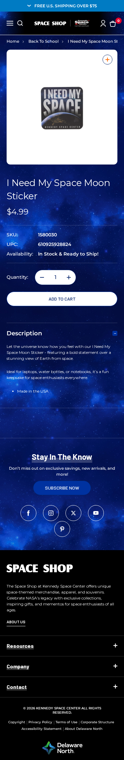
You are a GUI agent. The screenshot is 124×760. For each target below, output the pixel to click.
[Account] (103, 23)
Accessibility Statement (41, 729)
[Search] (20, 23)
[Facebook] (28, 513)
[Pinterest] (62, 529)
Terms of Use (66, 722)
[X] (73, 513)
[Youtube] (96, 513)
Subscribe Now (62, 488)
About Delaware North (84, 729)
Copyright (16, 722)
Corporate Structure (97, 722)
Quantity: (17, 277)
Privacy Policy (40, 722)
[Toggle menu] (10, 22)
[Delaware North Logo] (62, 747)
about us (16, 621)
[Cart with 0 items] (113, 23)
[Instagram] (51, 513)
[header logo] (62, 23)
